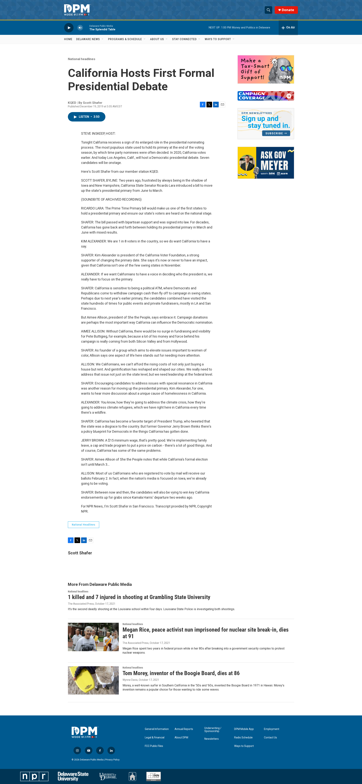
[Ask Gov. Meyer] (266, 163)
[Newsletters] (266, 123)
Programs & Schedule (125, 39)
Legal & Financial (154, 737)
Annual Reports (184, 729)
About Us (157, 39)
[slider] (86, 28)
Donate (288, 10)
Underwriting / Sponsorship (212, 730)
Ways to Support (218, 39)
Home (68, 39)
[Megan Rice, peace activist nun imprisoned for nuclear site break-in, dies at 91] (93, 637)
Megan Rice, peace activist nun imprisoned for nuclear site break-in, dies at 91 (206, 633)
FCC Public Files (154, 746)
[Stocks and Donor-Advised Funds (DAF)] (266, 69)
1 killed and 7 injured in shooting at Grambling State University (139, 597)
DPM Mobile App (244, 729)
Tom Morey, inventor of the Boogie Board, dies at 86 (181, 673)
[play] (69, 27)
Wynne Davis (130, 679)
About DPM (181, 737)
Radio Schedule (243, 737)
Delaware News (88, 39)
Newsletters (211, 738)
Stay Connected (184, 39)
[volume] (80, 27)
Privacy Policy (112, 759)
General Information (157, 729)
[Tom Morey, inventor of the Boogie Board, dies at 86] (93, 680)
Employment (271, 729)
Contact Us (270, 737)
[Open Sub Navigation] (102, 39)
